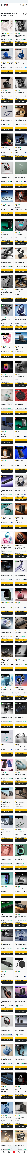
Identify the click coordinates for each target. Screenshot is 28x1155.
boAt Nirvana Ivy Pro (6, 632)
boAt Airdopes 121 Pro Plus (20, 150)
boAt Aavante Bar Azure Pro (5, 433)
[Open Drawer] (26, 152)
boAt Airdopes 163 (6, 92)
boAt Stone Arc (5, 774)
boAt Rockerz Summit (6, 120)
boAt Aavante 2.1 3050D (19, 519)
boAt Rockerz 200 (5, 205)
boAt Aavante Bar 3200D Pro (19, 1031)
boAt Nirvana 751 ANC (20, 490)
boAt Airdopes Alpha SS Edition (20, 36)
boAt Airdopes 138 (6, 859)
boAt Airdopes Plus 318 (21, 944)
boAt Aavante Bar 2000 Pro (19, 1118)
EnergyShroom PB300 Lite (20, 633)
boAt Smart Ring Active (5, 661)
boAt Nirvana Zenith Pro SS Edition (20, 548)
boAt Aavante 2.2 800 (6, 916)
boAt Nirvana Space (20, 888)
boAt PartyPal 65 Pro (6, 376)
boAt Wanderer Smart (6, 347)
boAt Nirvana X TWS (20, 604)
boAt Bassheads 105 (20, 177)
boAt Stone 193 (19, 973)
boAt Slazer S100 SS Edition (6, 1002)
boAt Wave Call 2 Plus (6, 717)
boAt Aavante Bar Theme (5, 974)
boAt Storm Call (5, 604)
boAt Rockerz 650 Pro (6, 575)
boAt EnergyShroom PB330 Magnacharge (6, 292)
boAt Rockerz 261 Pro (20, 660)
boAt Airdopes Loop (20, 746)
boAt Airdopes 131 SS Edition (6, 36)
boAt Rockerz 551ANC (20, 774)
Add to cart (21, 44)
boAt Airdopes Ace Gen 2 (19, 263)
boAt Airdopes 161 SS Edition (6, 64)
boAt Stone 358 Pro (20, 433)
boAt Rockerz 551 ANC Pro (20, 320)
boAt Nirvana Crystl (6, 149)
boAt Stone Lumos (19, 717)
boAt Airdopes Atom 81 (6, 405)
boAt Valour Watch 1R (20, 689)
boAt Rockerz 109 (19, 831)
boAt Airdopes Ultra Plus (6, 1118)
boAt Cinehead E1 (19, 1145)
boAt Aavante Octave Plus (6, 491)
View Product (7, 44)
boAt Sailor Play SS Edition (6, 548)
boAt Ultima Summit (20, 1059)
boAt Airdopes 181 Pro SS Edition (20, 121)
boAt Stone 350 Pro (6, 234)
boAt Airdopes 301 (6, 1145)
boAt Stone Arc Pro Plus (6, 690)
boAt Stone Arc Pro (19, 462)
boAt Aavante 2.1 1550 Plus (20, 917)
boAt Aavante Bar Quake (5, 945)
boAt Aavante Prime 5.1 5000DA (20, 803)
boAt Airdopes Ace (19, 92)
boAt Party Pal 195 (19, 859)
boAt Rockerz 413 (5, 177)
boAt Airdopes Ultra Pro (20, 1089)
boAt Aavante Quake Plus (20, 1002)
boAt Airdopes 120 (6, 1059)
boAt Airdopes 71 (19, 63)
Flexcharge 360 (19, 291)
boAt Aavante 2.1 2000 (19, 348)
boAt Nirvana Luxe (6, 462)
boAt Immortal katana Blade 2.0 (20, 206)
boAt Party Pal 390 (6, 888)
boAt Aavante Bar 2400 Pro (5, 803)
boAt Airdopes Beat (20, 376)
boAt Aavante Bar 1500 (5, 832)
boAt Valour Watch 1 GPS (6, 320)
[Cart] (26, 5)
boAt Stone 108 (19, 404)
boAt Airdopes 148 (19, 234)
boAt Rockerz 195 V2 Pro (20, 576)
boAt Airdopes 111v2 (6, 262)
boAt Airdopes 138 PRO (6, 519)
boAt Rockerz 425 (5, 1030)
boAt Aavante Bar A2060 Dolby (5, 1089)
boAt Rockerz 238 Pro (6, 746)
